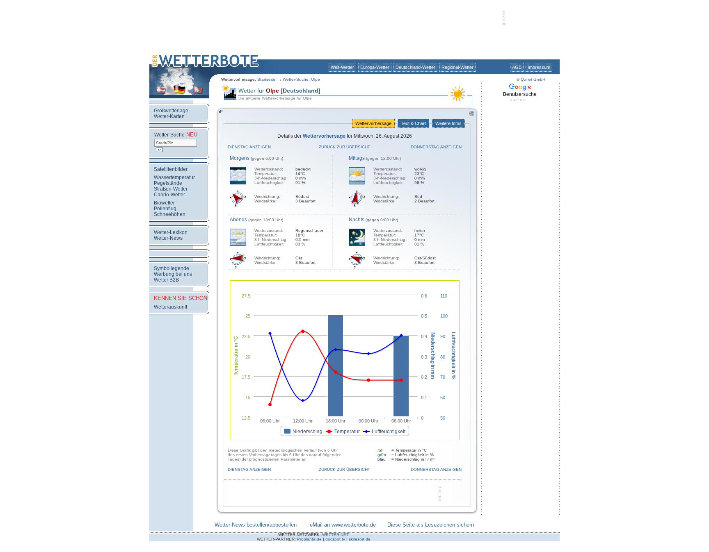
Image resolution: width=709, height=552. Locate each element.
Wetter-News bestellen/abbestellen (256, 525)
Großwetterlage (171, 111)
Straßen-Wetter (171, 189)
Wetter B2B (166, 280)
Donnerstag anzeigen (436, 147)
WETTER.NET (335, 534)
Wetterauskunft (170, 307)
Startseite (266, 79)
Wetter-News (168, 238)
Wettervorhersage (373, 123)
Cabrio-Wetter (169, 195)
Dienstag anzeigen (249, 147)
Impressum (539, 67)
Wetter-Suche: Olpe (301, 79)
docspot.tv (335, 539)
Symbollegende (171, 268)
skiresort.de (360, 539)
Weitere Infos (448, 123)
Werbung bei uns (173, 274)
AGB (516, 67)
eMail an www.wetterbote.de (343, 525)
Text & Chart (413, 123)
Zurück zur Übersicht (344, 147)
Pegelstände (168, 183)
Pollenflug (165, 208)
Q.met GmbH (533, 79)
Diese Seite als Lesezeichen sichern (430, 525)
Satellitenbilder (171, 169)
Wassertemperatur (174, 177)
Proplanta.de (309, 539)
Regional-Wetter (457, 67)
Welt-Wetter (342, 67)
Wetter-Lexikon (171, 232)
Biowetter (164, 203)
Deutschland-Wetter (415, 67)
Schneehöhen (169, 214)
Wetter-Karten (169, 116)
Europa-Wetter (374, 67)
